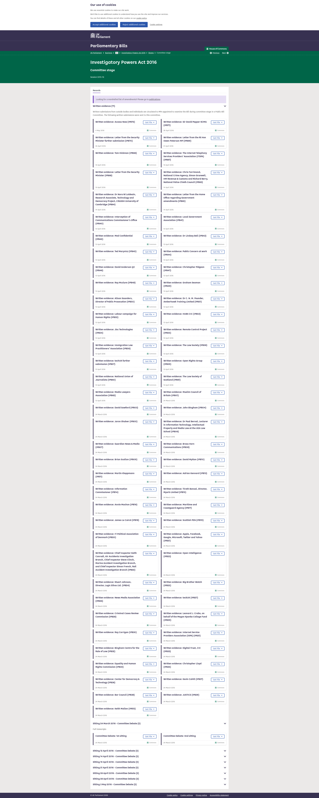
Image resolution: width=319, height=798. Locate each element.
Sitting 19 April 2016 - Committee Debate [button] (116, 762)
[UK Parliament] (100, 35)
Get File (149, 122)
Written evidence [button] (104, 106)
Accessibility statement (219, 795)
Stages (151, 53)
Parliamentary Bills (108, 45)
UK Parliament (96, 53)
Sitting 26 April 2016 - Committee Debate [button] (116, 773)
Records (96, 90)
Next (224, 53)
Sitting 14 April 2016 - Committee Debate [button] (116, 756)
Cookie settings (156, 25)
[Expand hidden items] (116, 53)
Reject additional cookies (134, 24)
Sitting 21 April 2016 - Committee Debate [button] (116, 767)
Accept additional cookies (104, 24)
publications (154, 99)
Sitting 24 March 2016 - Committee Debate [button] (117, 723)
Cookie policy (172, 795)
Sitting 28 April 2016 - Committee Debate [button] (116, 778)
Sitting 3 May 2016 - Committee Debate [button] (115, 784)
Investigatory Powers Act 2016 (133, 53)
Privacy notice (201, 795)
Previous (216, 53)
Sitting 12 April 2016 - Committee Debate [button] (116, 750)
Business (108, 53)
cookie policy (141, 18)
